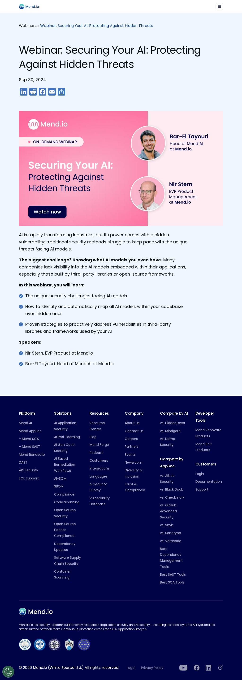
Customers (99, 460)
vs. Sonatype (170, 533)
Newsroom (133, 462)
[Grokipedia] (220, 668)
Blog (93, 436)
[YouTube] (183, 668)
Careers (131, 438)
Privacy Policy (152, 667)
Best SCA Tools (172, 582)
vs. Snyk (166, 525)
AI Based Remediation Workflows (64, 464)
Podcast (96, 452)
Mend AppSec (30, 431)
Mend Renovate (32, 454)
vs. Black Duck (171, 489)
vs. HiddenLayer (172, 423)
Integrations (99, 468)
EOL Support (29, 478)
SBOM (59, 486)
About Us (132, 423)
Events (130, 454)
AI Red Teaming (67, 436)
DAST (23, 462)
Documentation (208, 481)
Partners (131, 446)
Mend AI (25, 423)
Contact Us (134, 431)
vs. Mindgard (170, 431)
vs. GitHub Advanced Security (168, 511)
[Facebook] (196, 668)
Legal (131, 667)
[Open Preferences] (8, 672)
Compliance (64, 494)
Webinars (28, 25)
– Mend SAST (29, 446)
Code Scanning (66, 502)
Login (199, 473)
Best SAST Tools (173, 574)
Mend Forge (99, 444)
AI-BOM (60, 478)
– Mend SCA (29, 438)
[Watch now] (121, 169)
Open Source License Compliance (65, 530)
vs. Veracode (170, 541)
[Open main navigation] (219, 6)
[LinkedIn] (208, 668)
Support (201, 489)
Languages (99, 476)
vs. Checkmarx (172, 497)
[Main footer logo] (36, 611)
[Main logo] (31, 6)
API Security (28, 470)
